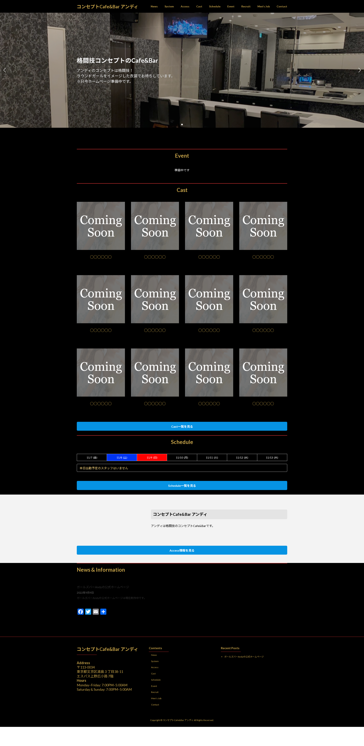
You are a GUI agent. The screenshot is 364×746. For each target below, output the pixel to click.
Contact (155, 704)
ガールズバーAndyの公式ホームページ (103, 587)
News (154, 655)
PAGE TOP (352, 720)
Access (154, 667)
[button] (179, 124)
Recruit (154, 692)
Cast (153, 673)
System (155, 661)
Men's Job (156, 698)
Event (154, 686)
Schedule (156, 679)
